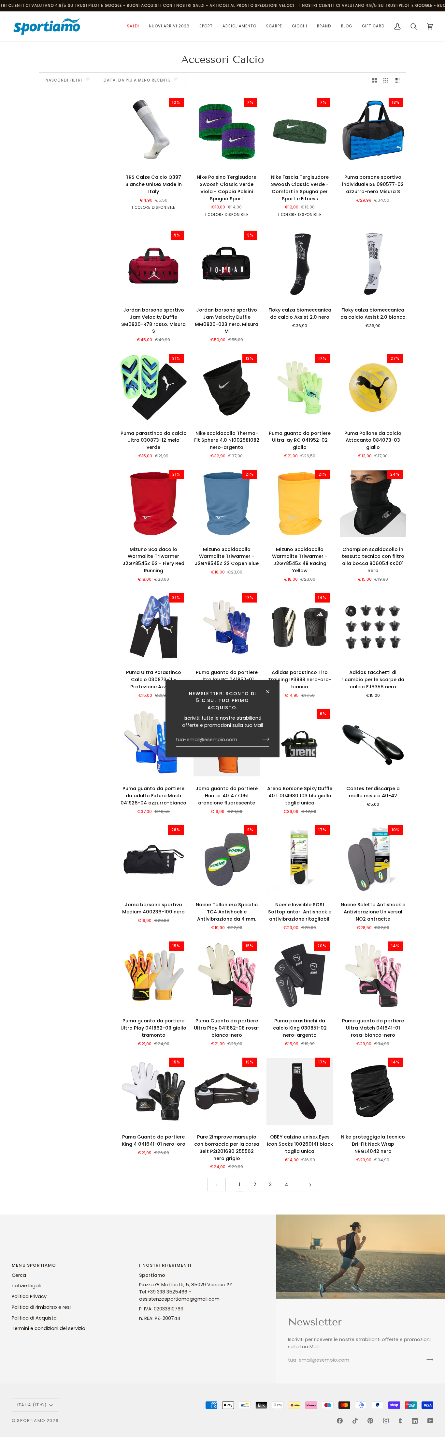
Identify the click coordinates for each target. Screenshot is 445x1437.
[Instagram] (386, 1421)
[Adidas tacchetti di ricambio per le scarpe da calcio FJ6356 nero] (373, 627)
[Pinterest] (370, 1421)
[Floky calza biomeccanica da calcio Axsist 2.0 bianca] (373, 264)
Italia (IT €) (32, 1405)
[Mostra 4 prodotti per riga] (399, 80)
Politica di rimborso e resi (41, 1307)
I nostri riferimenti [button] (165, 1265)
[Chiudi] (271, 691)
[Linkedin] (415, 1421)
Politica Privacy (29, 1296)
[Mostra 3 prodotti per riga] (386, 80)
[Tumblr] (400, 1421)
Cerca (19, 1275)
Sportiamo (31, 1420)
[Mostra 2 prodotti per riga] (374, 80)
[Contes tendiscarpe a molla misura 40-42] (373, 743)
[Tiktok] (355, 1421)
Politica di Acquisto (34, 1318)
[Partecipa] (263, 739)
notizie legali (26, 1285)
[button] (133, 26)
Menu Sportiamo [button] (34, 1265)
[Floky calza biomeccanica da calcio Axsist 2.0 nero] (299, 264)
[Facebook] (340, 1421)
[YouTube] (430, 1421)
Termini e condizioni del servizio (48, 1328)
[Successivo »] (310, 1185)
